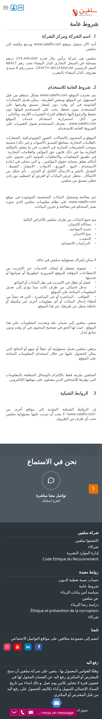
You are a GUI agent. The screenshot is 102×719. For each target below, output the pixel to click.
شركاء (93, 546)
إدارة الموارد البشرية (82, 553)
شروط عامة (88, 586)
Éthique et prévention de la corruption (64, 610)
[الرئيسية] (84, 12)
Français (20, 7)
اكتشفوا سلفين (86, 540)
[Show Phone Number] (22, 712)
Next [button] (93, 489)
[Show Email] (31, 712)
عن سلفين (90, 598)
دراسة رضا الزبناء (84, 604)
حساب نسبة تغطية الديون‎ (78, 580)
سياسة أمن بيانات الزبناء (79, 592)
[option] (51, 486)
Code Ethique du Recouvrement (70, 559)
